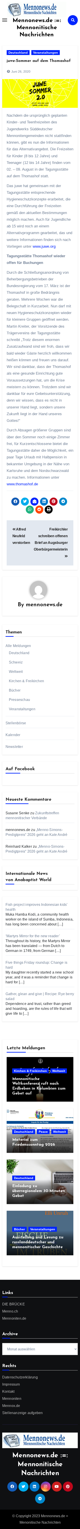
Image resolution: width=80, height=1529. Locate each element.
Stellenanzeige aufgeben (22, 1413)
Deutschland (18, 52)
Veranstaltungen (45, 52)
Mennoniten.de (14, 1318)
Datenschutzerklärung (20, 1377)
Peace (43, 1131)
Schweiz (16, 662)
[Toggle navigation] (4, 20)
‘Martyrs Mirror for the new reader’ (33, 936)
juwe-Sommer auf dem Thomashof (39, 61)
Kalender (13, 735)
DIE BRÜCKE (13, 1304)
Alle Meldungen (18, 646)
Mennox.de (11, 1406)
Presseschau (19, 700)
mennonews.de (44, 605)
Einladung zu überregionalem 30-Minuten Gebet (38, 1191)
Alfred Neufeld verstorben (21, 536)
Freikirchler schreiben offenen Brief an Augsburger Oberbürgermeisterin (51, 539)
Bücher (14, 690)
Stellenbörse (16, 723)
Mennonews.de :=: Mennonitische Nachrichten (37, 28)
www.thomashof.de (22, 484)
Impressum (11, 1384)
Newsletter (14, 747)
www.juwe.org (44, 246)
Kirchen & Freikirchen (26, 681)
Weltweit (16, 672)
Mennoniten (11, 1398)
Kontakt (8, 1391)
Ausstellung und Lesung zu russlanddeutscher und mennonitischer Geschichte (37, 1242)
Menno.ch (10, 1311)
